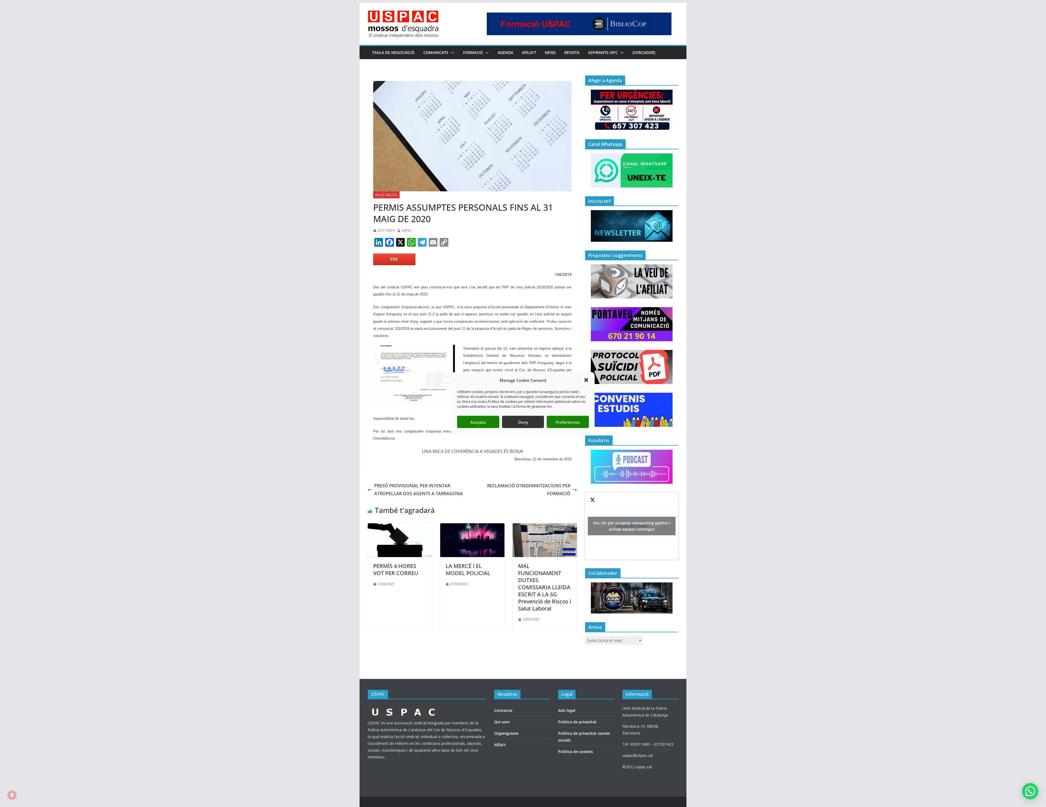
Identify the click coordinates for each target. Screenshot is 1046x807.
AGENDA (505, 52)
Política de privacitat (577, 721)
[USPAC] (404, 708)
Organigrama (506, 733)
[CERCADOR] (644, 52)
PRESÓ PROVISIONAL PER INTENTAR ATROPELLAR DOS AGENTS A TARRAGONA (418, 490)
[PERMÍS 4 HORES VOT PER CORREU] (400, 527)
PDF (394, 259)
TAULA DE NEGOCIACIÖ (393, 52)
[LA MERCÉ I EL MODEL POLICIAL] (472, 527)
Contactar (503, 710)
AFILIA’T (529, 52)
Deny (523, 422)
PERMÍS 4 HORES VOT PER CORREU (395, 569)
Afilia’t (500, 744)
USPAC (407, 230)
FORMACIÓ (473, 52)
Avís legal (566, 710)
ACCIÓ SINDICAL (386, 195)
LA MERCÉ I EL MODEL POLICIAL (468, 569)
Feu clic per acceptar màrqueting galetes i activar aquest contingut (632, 526)
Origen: (554, 528)
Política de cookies (575, 751)
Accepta (478, 422)
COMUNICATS (435, 52)
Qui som (502, 721)
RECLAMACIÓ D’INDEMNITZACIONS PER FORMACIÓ (528, 490)
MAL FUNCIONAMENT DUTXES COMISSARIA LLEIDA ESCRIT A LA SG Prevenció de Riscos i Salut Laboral (544, 587)
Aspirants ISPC (603, 52)
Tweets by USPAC (632, 526)
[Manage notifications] (12, 795)
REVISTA (571, 52)
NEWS (550, 52)
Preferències (568, 422)
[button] (586, 380)
